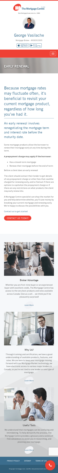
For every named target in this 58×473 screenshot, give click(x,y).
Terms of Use (41, 461)
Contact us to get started (16, 211)
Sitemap (27, 461)
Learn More (29, 305)
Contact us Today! (18, 218)
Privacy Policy (13, 461)
